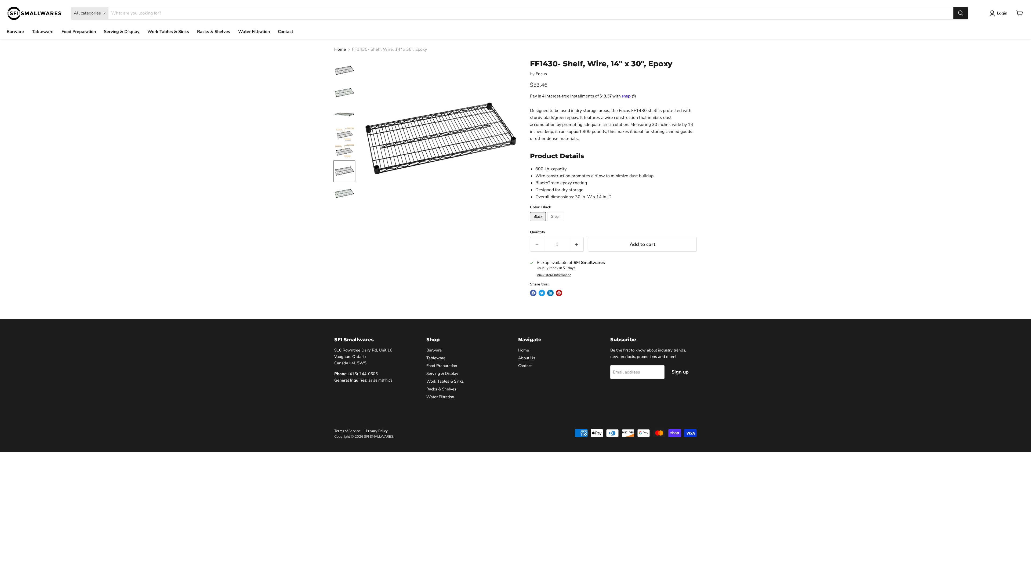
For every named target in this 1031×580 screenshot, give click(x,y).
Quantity (537, 232)
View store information (554, 275)
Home (340, 49)
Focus (541, 74)
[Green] (556, 223)
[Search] (960, 13)
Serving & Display (121, 32)
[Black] (538, 223)
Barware (15, 32)
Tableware (42, 32)
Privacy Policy (377, 431)
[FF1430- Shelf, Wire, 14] (344, 70)
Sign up (680, 372)
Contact (285, 32)
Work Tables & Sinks (168, 32)
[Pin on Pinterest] (559, 293)
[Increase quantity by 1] (577, 244)
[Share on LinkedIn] (550, 293)
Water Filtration (254, 32)
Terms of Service (347, 431)
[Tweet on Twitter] (542, 293)
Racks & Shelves (213, 32)
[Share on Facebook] (533, 293)
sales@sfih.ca (380, 380)
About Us (526, 358)
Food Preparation (78, 32)
